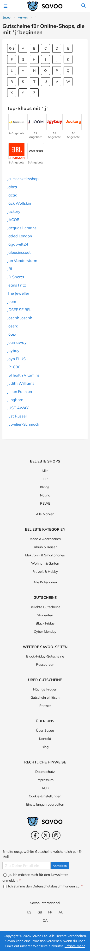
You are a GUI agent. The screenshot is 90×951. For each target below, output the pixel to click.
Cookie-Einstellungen (45, 796)
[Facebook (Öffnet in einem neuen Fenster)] (35, 835)
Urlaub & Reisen (45, 547)
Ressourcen (45, 664)
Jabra (12, 186)
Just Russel (17, 416)
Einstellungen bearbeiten (45, 804)
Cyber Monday (45, 631)
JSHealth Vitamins (23, 375)
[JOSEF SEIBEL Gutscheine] (35, 157)
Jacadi (12, 195)
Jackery (13, 211)
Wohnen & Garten (45, 563)
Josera (12, 326)
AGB (45, 788)
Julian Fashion (19, 391)
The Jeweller (18, 293)
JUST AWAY (18, 407)
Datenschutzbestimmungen (54, 886)
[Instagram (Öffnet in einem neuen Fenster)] (56, 835)
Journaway (17, 342)
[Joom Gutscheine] (35, 127)
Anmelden (60, 865)
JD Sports (15, 276)
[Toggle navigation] (6, 6)
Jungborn (15, 399)
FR (50, 912)
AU (61, 912)
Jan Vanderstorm (22, 260)
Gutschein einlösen (45, 697)
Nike (45, 471)
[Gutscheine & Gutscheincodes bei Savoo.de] (45, 6)
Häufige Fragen (45, 689)
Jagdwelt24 (17, 244)
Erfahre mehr (75, 946)
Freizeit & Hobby (45, 571)
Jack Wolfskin (19, 203)
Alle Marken (45, 514)
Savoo (6, 17)
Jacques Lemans (21, 227)
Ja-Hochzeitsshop (23, 178)
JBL (10, 268)
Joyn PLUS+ (17, 358)
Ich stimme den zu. (45, 886)
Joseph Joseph (19, 317)
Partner (45, 705)
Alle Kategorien (45, 582)
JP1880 (13, 367)
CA (45, 920)
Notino (45, 495)
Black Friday (45, 623)
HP (45, 479)
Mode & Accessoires (45, 539)
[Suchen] (83, 6)
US (29, 912)
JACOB (13, 219)
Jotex (11, 334)
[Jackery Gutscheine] (73, 127)
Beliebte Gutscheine (45, 607)
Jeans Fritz (16, 285)
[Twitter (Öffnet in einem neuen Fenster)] (46, 835)
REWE (45, 503)
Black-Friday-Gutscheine (45, 656)
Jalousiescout (19, 252)
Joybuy (13, 350)
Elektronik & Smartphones (45, 555)
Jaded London (19, 236)
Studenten (45, 615)
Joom (11, 301)
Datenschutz (45, 771)
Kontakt (45, 738)
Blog (45, 747)
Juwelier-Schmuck (23, 424)
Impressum (45, 780)
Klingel (45, 487)
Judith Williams (20, 383)
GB (39, 912)
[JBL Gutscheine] (16, 157)
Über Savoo (45, 730)
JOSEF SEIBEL (19, 309)
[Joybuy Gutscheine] (54, 127)
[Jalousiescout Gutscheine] (16, 127)
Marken (23, 17)
